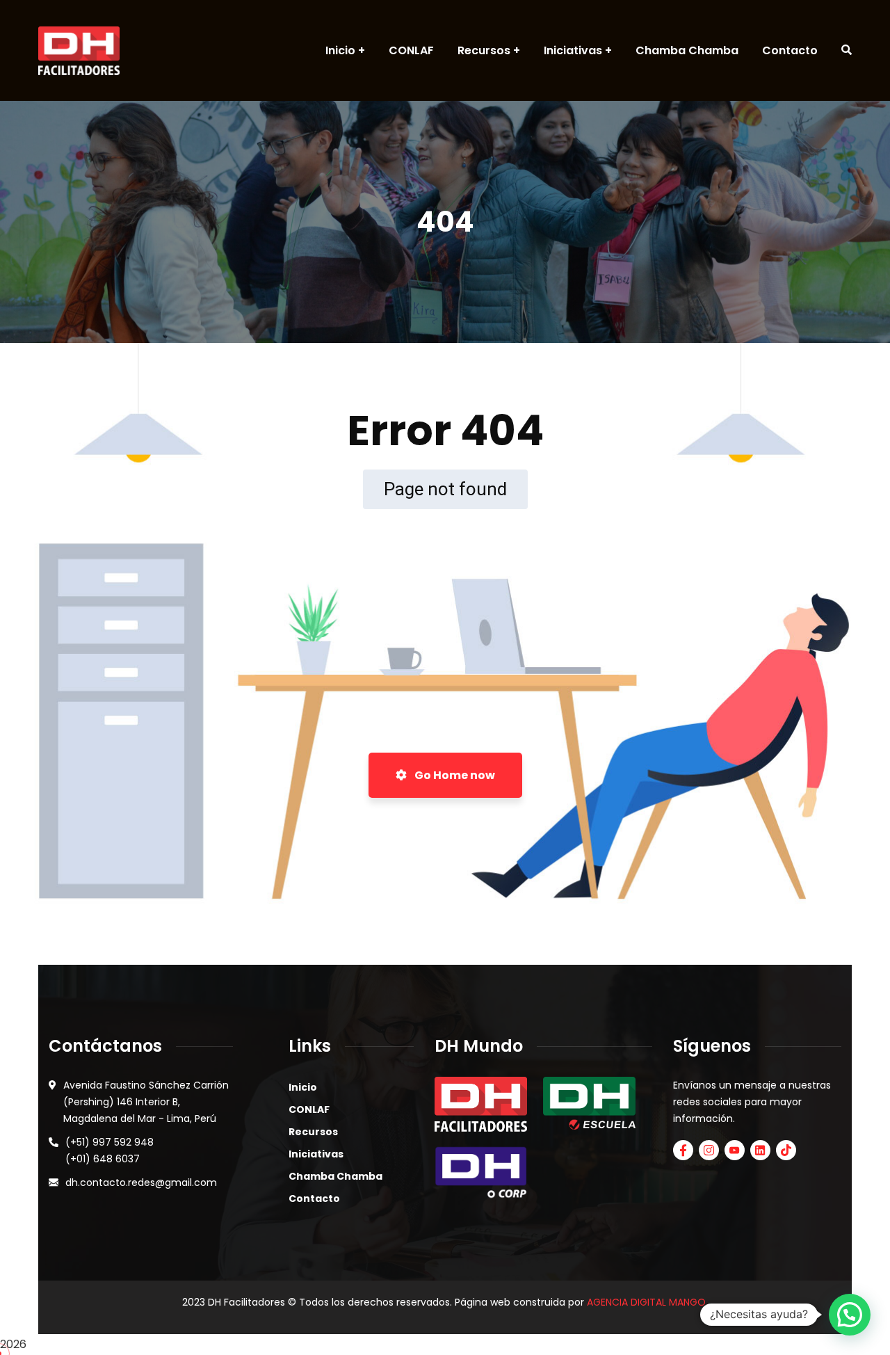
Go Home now (453, 775)
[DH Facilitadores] (79, 50)
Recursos (313, 1132)
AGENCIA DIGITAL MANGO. (647, 1302)
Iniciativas (316, 1154)
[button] (850, 1315)
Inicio (303, 1087)
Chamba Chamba (335, 1176)
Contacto (314, 1198)
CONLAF (309, 1109)
